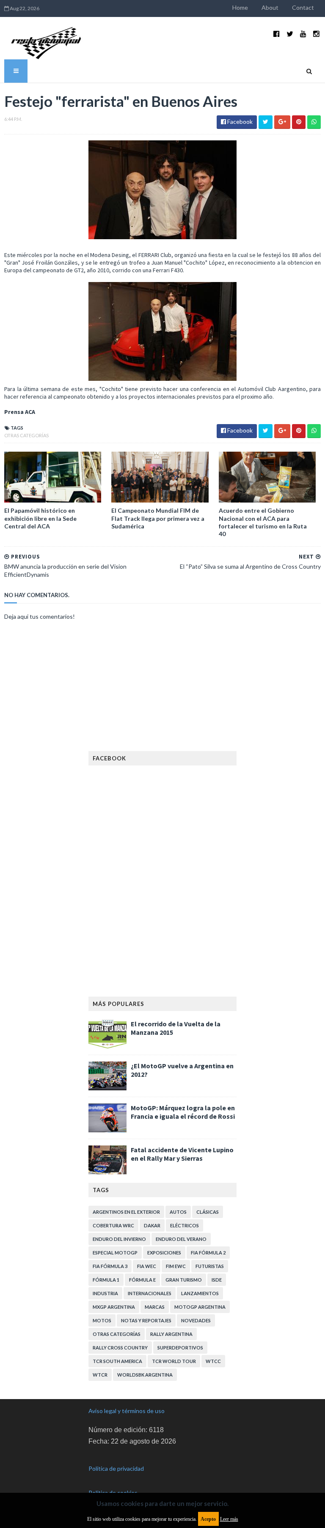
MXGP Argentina (114, 1307)
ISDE (217, 1279)
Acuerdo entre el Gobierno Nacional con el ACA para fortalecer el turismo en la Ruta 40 (263, 522)
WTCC (213, 1361)
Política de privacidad (116, 1468)
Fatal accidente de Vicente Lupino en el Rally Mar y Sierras (182, 1153)
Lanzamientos (200, 1293)
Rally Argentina (171, 1334)
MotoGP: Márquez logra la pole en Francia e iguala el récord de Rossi (183, 1111)
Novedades (196, 1320)
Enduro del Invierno (119, 1239)
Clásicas (207, 1212)
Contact (303, 7)
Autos (178, 1212)
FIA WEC (146, 1266)
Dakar (152, 1225)
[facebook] (276, 33)
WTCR (100, 1374)
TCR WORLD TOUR (174, 1361)
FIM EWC (176, 1266)
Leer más (229, 1519)
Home (240, 7)
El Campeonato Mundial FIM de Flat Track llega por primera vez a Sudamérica (157, 518)
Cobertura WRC (113, 1225)
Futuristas (210, 1266)
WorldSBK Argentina (145, 1374)
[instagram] (316, 33)
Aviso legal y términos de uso (126, 1410)
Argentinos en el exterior (126, 1212)
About (270, 7)
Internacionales (149, 1293)
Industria (105, 1293)
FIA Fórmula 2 (208, 1252)
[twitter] (290, 33)
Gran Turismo (183, 1279)
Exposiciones (164, 1252)
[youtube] (303, 33)
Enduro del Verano (181, 1239)
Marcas (155, 1307)
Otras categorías (26, 435)
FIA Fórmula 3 (110, 1266)
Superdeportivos (180, 1347)
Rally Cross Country (120, 1347)
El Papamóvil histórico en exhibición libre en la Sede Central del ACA (40, 518)
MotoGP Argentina (200, 1307)
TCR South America (117, 1361)
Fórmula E (142, 1279)
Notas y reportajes (146, 1320)
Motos (102, 1320)
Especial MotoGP (115, 1252)
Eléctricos (184, 1225)
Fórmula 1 (106, 1279)
